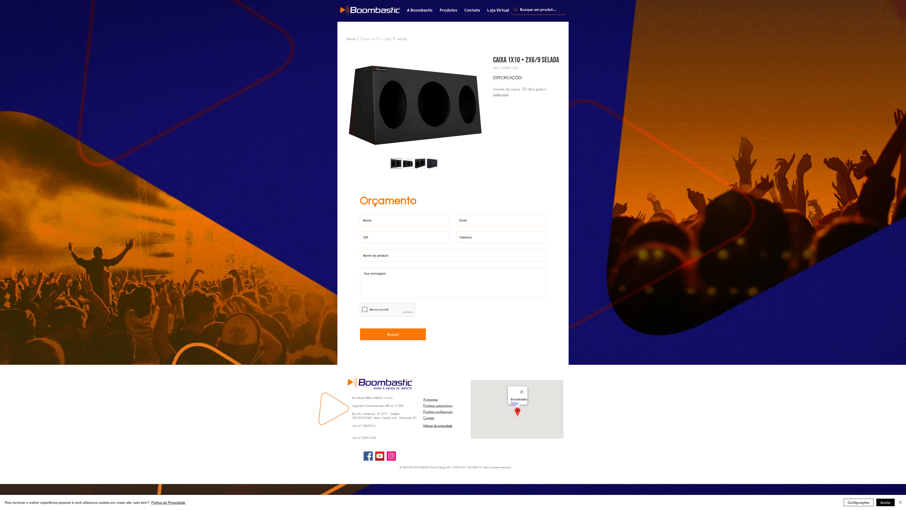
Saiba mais (500, 94)
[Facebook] (368, 456)
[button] (448, 10)
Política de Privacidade (168, 502)
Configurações (858, 502)
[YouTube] (379, 456)
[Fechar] (900, 502)
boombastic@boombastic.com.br (372, 398)
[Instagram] (391, 456)
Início (351, 38)
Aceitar (885, 502)
